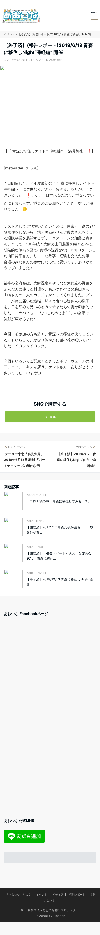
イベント (38, 60)
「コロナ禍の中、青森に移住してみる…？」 (58, 501)
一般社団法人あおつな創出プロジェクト (52, 910)
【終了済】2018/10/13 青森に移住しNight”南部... (59, 581)
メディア (57, 894)
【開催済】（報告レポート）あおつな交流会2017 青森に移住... (58, 555)
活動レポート (77, 894)
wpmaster (55, 60)
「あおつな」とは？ (18, 894)
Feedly (52, 416)
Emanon (59, 916)
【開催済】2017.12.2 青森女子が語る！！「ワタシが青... (59, 529)
